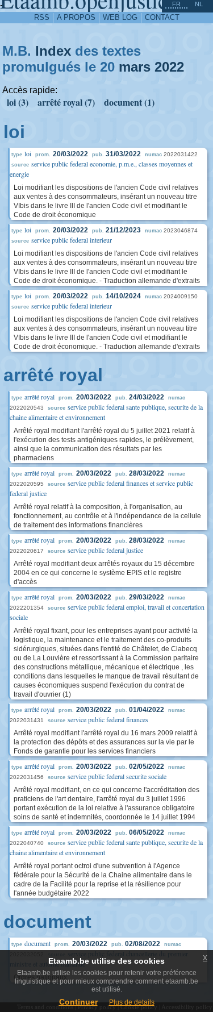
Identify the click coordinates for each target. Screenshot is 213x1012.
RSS (41, 17)
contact (162, 17)
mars (135, 66)
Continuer (78, 1001)
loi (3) (17, 102)
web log (120, 17)
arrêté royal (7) (66, 102)
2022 (169, 66)
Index (53, 51)
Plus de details (131, 1002)
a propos (76, 17)
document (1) (129, 102)
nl (199, 4)
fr (176, 4)
